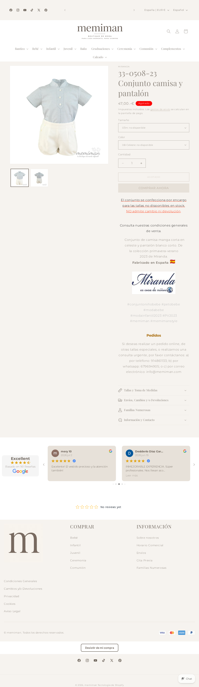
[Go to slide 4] (122, 484)
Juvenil (75, 553)
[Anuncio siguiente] (134, 10)
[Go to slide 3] (119, 484)
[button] (21, 49)
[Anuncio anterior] (65, 10)
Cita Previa (145, 560)
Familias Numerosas (152, 567)
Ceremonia (78, 560)
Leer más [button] (132, 475)
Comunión (78, 567)
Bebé (74, 537)
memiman (91, 685)
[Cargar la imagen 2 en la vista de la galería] (39, 178)
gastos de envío (160, 109)
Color (121, 137)
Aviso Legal (12, 611)
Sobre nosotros (148, 537)
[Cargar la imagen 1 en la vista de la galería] (20, 178)
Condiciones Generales (20, 581)
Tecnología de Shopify (111, 685)
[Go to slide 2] (115, 484)
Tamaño (123, 120)
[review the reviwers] (110, 451)
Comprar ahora (154, 188)
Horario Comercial (150, 545)
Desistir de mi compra (99, 647)
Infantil (75, 545)
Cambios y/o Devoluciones (23, 588)
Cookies (9, 604)
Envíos (141, 553)
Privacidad (11, 596)
